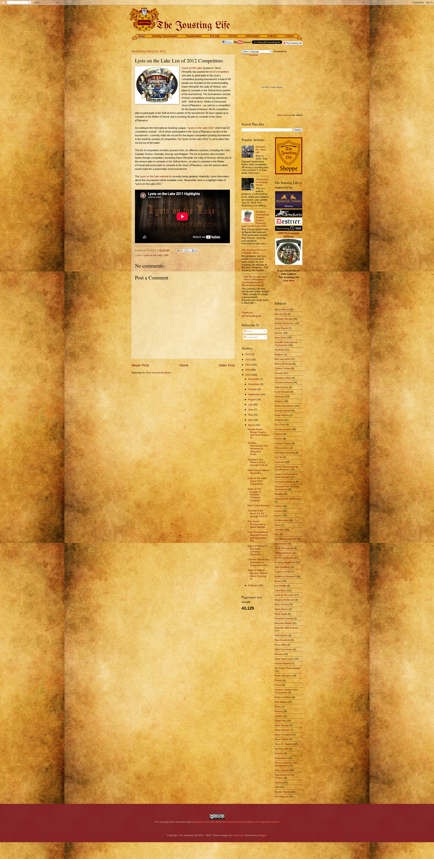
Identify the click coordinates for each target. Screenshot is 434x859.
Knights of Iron (282, 571)
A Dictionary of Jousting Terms (262, 182)
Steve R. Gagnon (284, 744)
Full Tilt (278, 457)
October (253, 389)
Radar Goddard (283, 697)
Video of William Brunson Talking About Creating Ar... (257, 574)
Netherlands (281, 635)
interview (279, 529)
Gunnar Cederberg (285, 481)
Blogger (262, 835)
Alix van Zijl (281, 314)
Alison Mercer (282, 309)
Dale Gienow (281, 387)
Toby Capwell (282, 770)
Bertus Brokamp (283, 363)
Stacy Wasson (282, 730)
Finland (279, 434)
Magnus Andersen (284, 599)
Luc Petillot (280, 585)
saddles (279, 716)
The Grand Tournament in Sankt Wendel (256, 524)
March (252, 425)
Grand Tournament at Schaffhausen (286, 468)
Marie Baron (281, 609)
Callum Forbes (282, 368)
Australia (279, 349)
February (253, 585)
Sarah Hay (280, 720)
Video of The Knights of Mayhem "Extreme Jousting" (254, 495)
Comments (252, 337)
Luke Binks (280, 590)
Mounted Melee (283, 623)
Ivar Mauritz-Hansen (286, 538)
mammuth (237, 835)
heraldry (279, 494)
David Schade (282, 391)
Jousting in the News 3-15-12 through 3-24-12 (258, 462)
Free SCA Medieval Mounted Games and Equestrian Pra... (258, 536)
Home (141, 35)
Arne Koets (281, 337)
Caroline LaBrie (283, 377)
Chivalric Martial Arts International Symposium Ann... (258, 562)
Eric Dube (280, 424)
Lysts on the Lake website (154, 176)
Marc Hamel (281, 604)
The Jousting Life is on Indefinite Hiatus (254, 251)
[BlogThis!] (187, 250)
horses (278, 510)
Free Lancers (282, 448)
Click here (282, 115)
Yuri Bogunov (282, 796)
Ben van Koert (282, 359)
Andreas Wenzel (283, 318)
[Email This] (183, 250)
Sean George (282, 725)
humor (278, 515)
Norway (279, 654)
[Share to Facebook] (193, 250)
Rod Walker (281, 702)
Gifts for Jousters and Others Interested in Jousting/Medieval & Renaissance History (254, 281)
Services (233, 35)
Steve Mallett (282, 739)
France (278, 438)
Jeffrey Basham (283, 553)
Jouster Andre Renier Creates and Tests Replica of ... (258, 433)
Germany (280, 462)
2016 (248, 354)
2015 (248, 359)
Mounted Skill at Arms (286, 627)
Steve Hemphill (283, 734)
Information (253, 35)
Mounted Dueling (284, 618)
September (254, 394)
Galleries (272, 35)
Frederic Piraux (283, 443)
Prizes (278, 685)
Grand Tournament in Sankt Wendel (286, 475)
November (254, 384)
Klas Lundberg (282, 567)
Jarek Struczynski (284, 548)
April (251, 420)
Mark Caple (281, 613)
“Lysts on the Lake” (192, 68)
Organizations (194, 35)
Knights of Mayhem (285, 576)
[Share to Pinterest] (196, 250)
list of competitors (219, 71)
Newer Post (140, 365)
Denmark (279, 396)
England (279, 420)
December (254, 379)
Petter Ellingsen (283, 675)
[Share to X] (190, 250)
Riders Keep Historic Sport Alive (258, 471)
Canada (279, 373)
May (250, 414)
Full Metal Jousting (285, 452)
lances (278, 581)
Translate (253, 54)
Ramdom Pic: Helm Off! (261, 149)
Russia (278, 711)
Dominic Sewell (283, 410)
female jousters (283, 429)
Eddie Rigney (282, 415)
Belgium (279, 354)
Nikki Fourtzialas (283, 649)
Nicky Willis (281, 644)
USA (166, 255)
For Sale (215, 35)
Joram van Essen (284, 557)
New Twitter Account (258, 505)
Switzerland (281, 758)
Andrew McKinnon (284, 323)
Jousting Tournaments (164, 35)
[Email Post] (177, 250)
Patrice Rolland (283, 663)
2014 (248, 364)
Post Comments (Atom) (158, 372)
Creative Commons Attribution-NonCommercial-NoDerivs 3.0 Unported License (236, 821)
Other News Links (284, 658)
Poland (278, 680)
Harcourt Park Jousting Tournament (287, 488)
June (251, 409)
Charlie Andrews (283, 382)
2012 (248, 374)
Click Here (288, 280)
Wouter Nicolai (282, 791)
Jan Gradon (281, 543)
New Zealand (282, 640)
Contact (289, 35)
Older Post (227, 365)
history (278, 506)
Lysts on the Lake (152, 255)
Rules (278, 706)
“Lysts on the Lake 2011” (200, 128)
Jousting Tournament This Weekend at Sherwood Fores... (258, 448)
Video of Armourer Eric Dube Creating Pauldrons (257, 550)
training (279, 782)
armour (278, 333)
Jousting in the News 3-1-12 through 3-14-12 (258, 513)
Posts (249, 331)
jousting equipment (285, 562)
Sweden (279, 753)
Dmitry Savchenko (284, 405)
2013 (248, 369)
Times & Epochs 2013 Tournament (286, 764)
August (252, 399)
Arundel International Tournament (286, 343)
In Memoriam (282, 520)
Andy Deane (281, 328)
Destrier (279, 401)
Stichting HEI (281, 748)
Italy (277, 534)
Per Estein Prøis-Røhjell (287, 668)
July (250, 404)
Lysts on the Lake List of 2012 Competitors (257, 481)
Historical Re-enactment (287, 498)
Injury (278, 525)
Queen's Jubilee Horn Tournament (286, 691)
